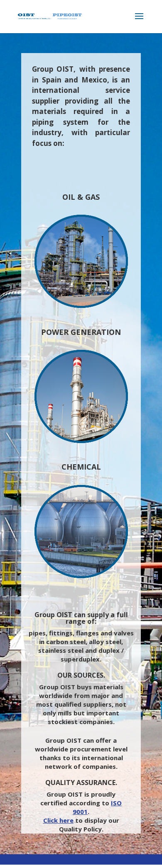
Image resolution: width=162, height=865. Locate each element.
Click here (58, 820)
